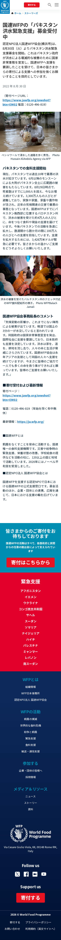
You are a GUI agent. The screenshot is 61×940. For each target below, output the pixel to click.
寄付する (32, 4)
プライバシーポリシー (38, 922)
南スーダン (30, 663)
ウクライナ (30, 603)
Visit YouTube (43, 874)
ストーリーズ (31, 13)
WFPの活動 (30, 711)
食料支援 (30, 745)
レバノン (30, 657)
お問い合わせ (12, 929)
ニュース (30, 796)
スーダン (30, 621)
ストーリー (30, 803)
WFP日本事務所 (30, 693)
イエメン (30, 597)
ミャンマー (30, 651)
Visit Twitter (17, 874)
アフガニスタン (30, 591)
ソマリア (30, 627)
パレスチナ (30, 645)
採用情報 (30, 777)
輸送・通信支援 (30, 751)
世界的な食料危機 (30, 725)
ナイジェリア (30, 633)
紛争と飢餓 (30, 732)
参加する (30, 763)
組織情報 (30, 687)
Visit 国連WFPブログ (35, 874)
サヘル (30, 615)
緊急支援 (30, 738)
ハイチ (30, 639)
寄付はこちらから (30, 562)
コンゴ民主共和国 (30, 609)
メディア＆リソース (30, 789)
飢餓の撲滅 (30, 719)
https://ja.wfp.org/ (30, 421)
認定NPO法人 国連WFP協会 (30, 700)
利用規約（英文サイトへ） (41, 929)
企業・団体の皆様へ (30, 770)
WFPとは (31, 679)
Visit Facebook (26, 874)
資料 (30, 809)
